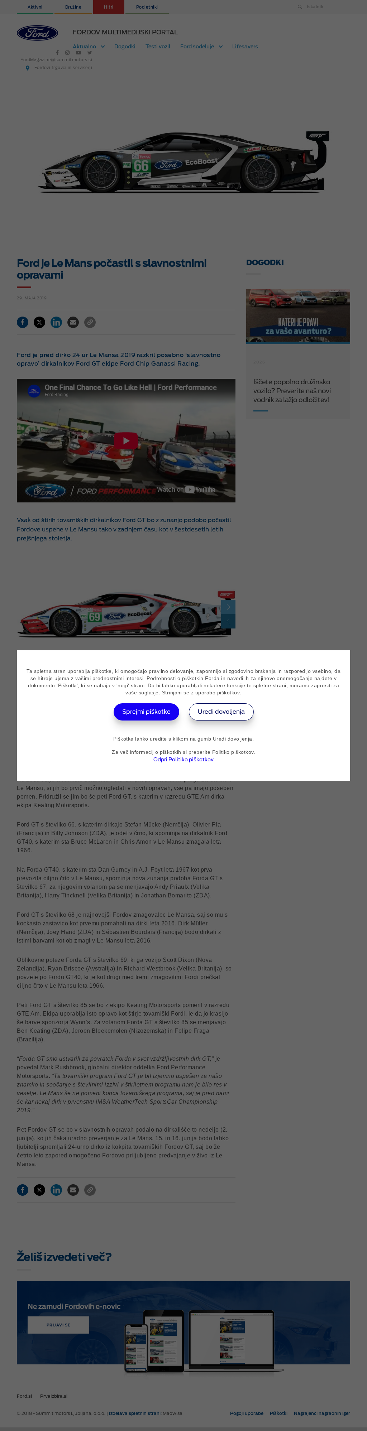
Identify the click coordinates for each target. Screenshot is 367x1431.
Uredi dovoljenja (221, 711)
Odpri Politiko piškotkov (183, 759)
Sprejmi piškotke (146, 711)
